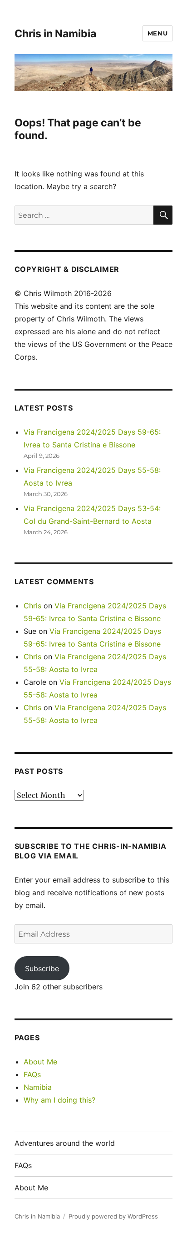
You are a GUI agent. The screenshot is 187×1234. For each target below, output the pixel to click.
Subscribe (42, 968)
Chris (32, 605)
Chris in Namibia (55, 33)
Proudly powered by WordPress (113, 1216)
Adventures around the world (65, 1143)
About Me (40, 1061)
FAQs (32, 1074)
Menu (157, 33)
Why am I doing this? (59, 1099)
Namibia (38, 1087)
